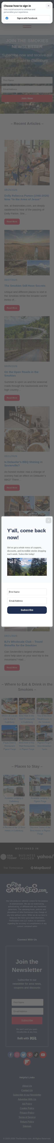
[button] (27, 567)
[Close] (48, 520)
